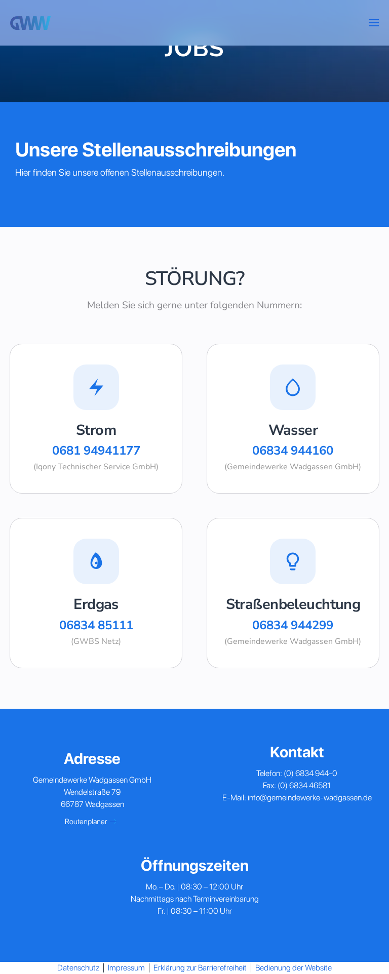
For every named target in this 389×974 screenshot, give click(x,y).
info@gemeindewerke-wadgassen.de (310, 797)
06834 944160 (292, 450)
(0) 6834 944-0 (310, 773)
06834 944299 (292, 625)
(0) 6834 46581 (304, 785)
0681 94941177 (96, 450)
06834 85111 (96, 625)
